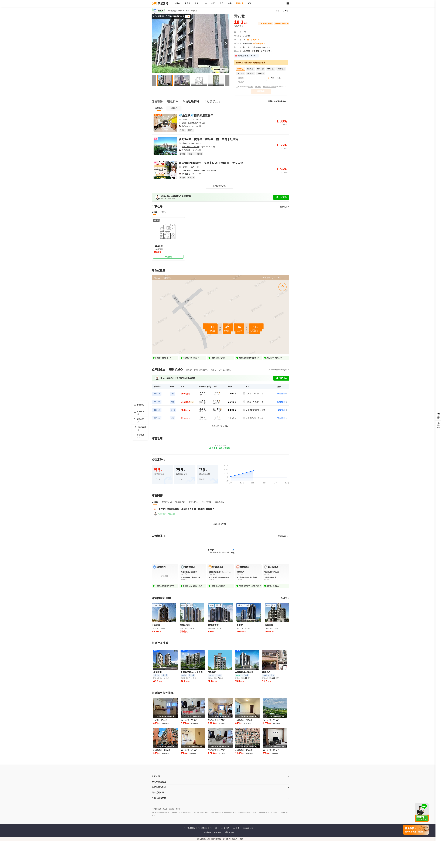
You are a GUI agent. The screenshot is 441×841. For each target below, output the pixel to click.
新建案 (177, 3)
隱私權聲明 (258, 87)
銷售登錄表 (278, 370)
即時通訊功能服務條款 (269, 87)
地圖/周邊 (282, 536)
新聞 (250, 3)
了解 (187, 16)
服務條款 (250, 87)
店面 (213, 3)
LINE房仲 (283, 197)
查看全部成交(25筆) (220, 426)
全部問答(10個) (219, 524)
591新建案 (202, 828)
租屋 (196, 3)
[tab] (159, 108)
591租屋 (236, 828)
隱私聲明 (234, 839)
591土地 (213, 828)
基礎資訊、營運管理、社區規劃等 (256, 51)
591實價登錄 (189, 828)
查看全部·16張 (219, 69)
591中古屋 (224, 828)
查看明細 (281, 394)
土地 (205, 3)
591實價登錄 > (173, 11)
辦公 (221, 3)
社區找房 (239, 3)
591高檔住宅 (248, 828)
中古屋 (187, 3)
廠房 (230, 3)
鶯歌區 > (189, 11)
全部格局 (284, 207)
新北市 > (182, 11)
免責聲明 (207, 832)
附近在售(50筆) (219, 186)
